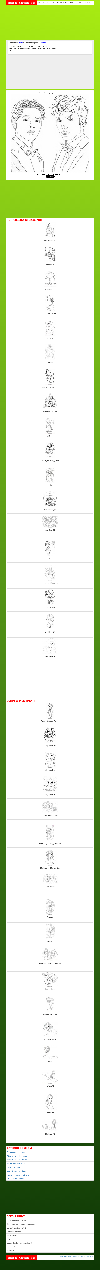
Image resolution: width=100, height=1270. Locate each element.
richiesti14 (44, 43)
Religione (25, 1175)
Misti (8, 1178)
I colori (9, 1239)
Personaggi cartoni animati (17, 1152)
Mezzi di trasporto (14, 1171)
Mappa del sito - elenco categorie (20, 1243)
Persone (17, 1175)
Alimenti (10, 1156)
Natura (9, 1175)
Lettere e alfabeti (19, 1163)
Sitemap (69, 1256)
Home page (63, 1256)
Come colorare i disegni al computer (21, 1224)
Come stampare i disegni (16, 1220)
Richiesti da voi (18, 1178)
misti (21, 43)
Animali (17, 1156)
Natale (17, 1159)
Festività (10, 1159)
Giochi (9, 1163)
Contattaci (11, 1247)
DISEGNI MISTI (85, 2)
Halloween (25, 1159)
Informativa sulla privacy (79, 1256)
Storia (9, 1167)
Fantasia (25, 1156)
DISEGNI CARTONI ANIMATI (63, 2)
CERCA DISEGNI (44, 2)
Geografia (17, 1167)
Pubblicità (10, 1250)
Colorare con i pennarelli (16, 1228)
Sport (24, 1171)
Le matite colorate (14, 1231)
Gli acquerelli (12, 1235)
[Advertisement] (53, 22)
